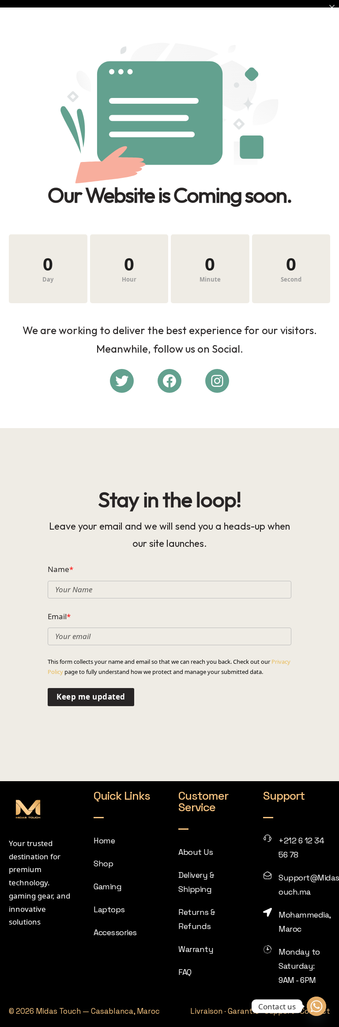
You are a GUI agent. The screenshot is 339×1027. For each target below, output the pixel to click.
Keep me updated (90, 697)
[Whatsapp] (316, 1006)
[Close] (331, 7)
